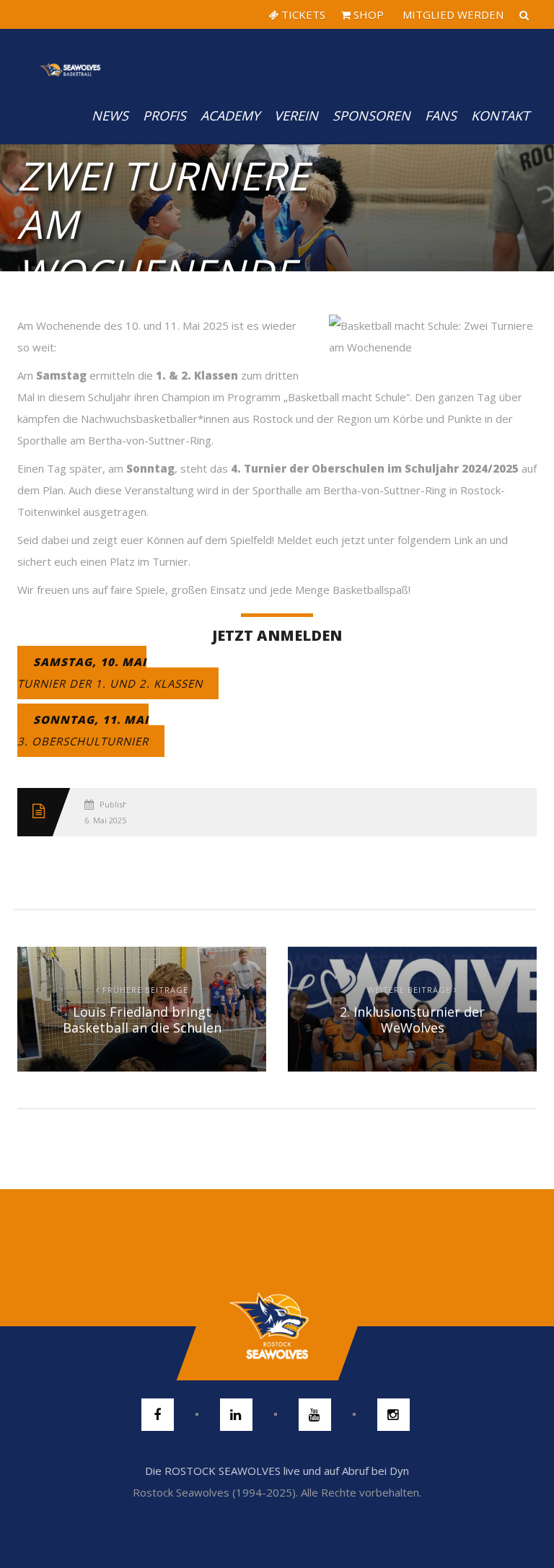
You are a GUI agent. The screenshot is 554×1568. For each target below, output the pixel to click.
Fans (441, 115)
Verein (296, 115)
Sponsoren (371, 115)
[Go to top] (276, 1326)
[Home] (70, 58)
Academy (230, 115)
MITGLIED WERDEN (452, 14)
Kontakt (500, 115)
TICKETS (301, 14)
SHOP (367, 14)
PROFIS (164, 115)
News (110, 115)
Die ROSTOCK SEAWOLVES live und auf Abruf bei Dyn (277, 1470)
